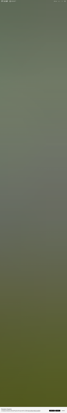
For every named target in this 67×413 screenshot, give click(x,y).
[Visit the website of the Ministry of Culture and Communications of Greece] (12, 1)
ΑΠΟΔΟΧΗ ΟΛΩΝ (52, 410)
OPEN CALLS (55, 1)
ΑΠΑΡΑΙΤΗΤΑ (57, 410)
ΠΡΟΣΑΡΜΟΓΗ (63, 410)
